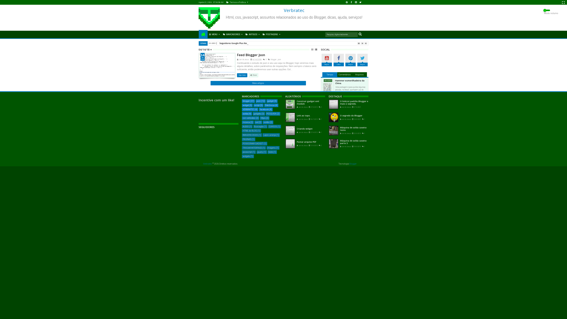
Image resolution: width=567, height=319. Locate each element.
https (263, 118)
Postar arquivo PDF (306, 141)
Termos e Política (238, 2)
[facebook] (351, 2)
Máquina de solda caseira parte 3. (353, 142)
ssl (256, 122)
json (279, 59)
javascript (247, 152)
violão (266, 122)
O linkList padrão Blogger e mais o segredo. (354, 102)
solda (245, 114)
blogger (273, 59)
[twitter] (360, 2)
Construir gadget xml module (308, 102)
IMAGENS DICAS (250, 135)
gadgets (257, 114)
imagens (271, 148)
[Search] (360, 33)
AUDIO (246, 126)
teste (270, 152)
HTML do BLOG (250, 131)
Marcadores (233, 34)
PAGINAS (247, 139)
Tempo (329, 74)
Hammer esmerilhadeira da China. (349, 82)
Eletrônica (269, 105)
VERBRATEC (248, 109)
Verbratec (294, 10)
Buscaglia (258, 126)
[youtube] (356, 2)
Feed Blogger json (251, 55)
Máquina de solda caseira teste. (353, 128)
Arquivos (359, 74)
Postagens (272, 34)
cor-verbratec (249, 118)
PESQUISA (271, 114)
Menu (214, 34)
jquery (260, 152)
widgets (246, 156)
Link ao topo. (303, 115)
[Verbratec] (203, 34)
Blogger (353, 164)
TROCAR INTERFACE (252, 148)
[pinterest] (347, 2)
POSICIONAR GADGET (253, 143)
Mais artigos (258, 83)
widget (246, 105)
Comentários (344, 74)
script (257, 105)
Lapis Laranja (269, 135)
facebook (264, 109)
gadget (270, 101)
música (246, 122)
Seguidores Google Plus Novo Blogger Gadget (242, 43)
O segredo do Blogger (351, 115)
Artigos (253, 34)
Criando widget (305, 128)
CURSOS (273, 126)
